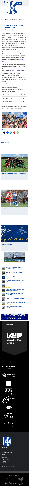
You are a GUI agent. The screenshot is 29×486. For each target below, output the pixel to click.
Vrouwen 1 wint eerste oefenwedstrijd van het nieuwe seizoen (15, 294)
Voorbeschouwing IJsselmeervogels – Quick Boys (15, 281)
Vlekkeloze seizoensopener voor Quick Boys (15, 298)
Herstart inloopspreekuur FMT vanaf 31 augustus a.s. (14, 307)
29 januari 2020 (7, 29)
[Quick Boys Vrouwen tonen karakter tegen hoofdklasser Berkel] (14, 163)
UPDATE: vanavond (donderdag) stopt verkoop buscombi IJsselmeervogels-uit (15, 290)
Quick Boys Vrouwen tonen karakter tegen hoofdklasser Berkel (14, 268)
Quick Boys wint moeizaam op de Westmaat (12, 209)
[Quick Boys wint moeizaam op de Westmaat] (14, 198)
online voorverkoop (17, 70)
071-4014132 (11, 466)
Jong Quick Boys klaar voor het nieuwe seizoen (14, 285)
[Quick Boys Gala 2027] (14, 233)
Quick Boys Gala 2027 (7, 244)
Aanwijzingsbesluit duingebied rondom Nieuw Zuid (15, 303)
